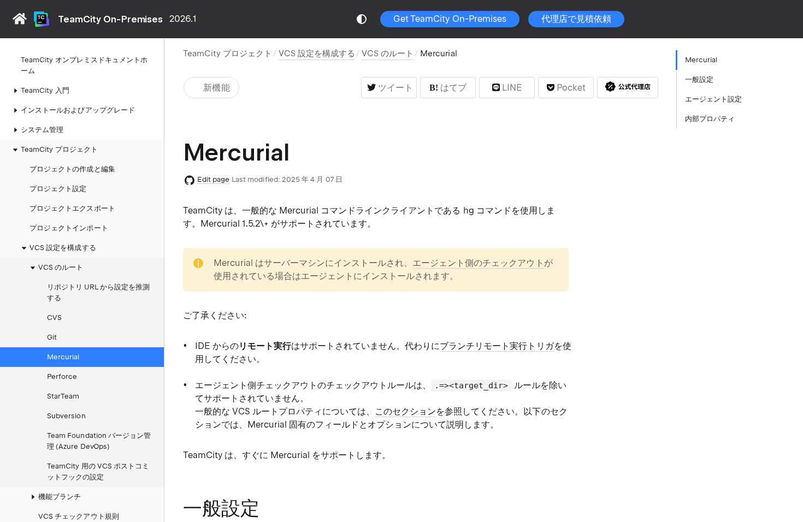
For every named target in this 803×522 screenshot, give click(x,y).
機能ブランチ (59, 497)
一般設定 (699, 79)
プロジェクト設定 (57, 189)
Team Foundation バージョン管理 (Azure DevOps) (99, 440)
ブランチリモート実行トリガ (496, 346)
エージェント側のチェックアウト (478, 263)
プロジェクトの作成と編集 (72, 169)
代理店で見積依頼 (576, 19)
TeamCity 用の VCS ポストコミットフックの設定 (98, 471)
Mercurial (63, 357)
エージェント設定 (713, 99)
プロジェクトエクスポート (72, 208)
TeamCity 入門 (45, 90)
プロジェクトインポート (68, 228)
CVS (54, 317)
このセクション (405, 411)
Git (52, 337)
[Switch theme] (361, 19)
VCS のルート (60, 267)
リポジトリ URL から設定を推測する (98, 292)
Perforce (62, 376)
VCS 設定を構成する (62, 248)
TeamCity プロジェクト (227, 53)
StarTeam (63, 396)
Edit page (213, 179)
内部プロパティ (710, 119)
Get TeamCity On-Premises (449, 19)
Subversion (66, 416)
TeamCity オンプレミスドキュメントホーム (84, 65)
